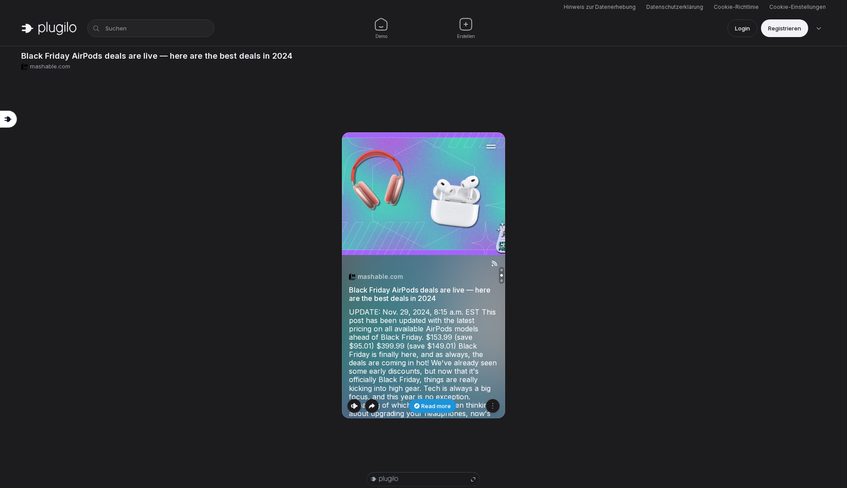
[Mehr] (493, 406)
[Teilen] (372, 406)
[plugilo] (49, 28)
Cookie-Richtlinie (736, 7)
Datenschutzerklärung (674, 7)
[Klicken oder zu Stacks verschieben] (354, 406)
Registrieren (784, 28)
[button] (423, 275)
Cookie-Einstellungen (797, 7)
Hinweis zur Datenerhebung (600, 7)
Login (742, 28)
